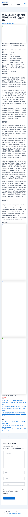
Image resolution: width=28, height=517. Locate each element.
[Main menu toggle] (24, 3)
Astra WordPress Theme (14, 513)
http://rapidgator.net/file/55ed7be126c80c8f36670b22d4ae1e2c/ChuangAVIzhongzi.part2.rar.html (14, 408)
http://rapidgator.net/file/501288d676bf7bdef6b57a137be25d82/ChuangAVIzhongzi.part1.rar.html (14, 402)
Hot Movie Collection (11, 5)
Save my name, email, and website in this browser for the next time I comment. (13, 491)
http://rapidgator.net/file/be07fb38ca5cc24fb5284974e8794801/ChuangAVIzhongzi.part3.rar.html (14, 414)
